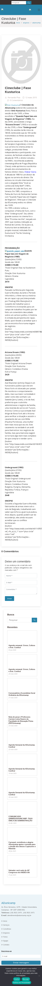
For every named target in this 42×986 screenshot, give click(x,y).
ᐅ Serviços (5, 925)
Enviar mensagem (21, 962)
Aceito (16, 979)
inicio (18, 23)
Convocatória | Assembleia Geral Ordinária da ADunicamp (22, 694)
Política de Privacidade (21, 982)
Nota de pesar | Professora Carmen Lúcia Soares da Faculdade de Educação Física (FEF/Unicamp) (21, 720)
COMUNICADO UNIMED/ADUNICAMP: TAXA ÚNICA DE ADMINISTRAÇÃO (20, 818)
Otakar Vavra (30, 172)
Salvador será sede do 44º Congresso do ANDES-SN (19, 871)
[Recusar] (39, 976)
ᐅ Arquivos (5, 933)
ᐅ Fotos (4, 937)
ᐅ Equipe (4, 941)
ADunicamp (8, 902)
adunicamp (36, 23)
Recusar (26, 979)
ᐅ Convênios (6, 929)
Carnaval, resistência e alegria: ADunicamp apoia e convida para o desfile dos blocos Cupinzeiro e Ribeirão (22, 845)
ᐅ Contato (5, 945)
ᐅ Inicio (4, 921)
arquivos (26, 23)
